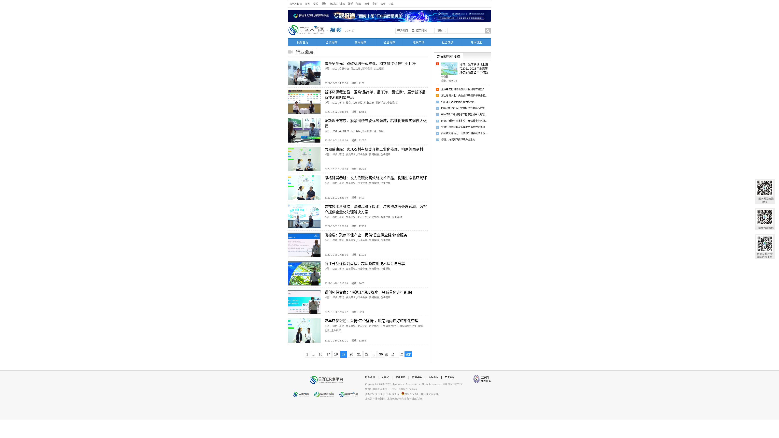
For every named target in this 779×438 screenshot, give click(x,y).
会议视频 (331, 42)
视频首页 (302, 42)
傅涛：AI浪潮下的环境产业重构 (458, 139)
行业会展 (355, 68)
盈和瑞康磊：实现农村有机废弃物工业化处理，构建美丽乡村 (374, 149)
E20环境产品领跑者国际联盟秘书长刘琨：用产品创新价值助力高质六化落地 (465, 114)
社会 (348, 102)
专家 (374, 3)
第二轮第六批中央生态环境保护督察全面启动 (465, 95)
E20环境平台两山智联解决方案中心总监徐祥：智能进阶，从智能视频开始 (465, 108)
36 (381, 354)
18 (336, 354)
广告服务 (450, 377)
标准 (366, 3)
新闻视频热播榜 (448, 56)
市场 (341, 102)
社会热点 (447, 42)
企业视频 (389, 42)
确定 (408, 354)
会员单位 (344, 68)
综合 (334, 68)
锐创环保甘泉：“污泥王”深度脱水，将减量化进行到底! (368, 292)
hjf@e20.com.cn (408, 389)
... (313, 354)
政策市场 (418, 42)
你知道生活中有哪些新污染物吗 (458, 102)
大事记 (385, 377)
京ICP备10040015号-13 (378, 394)
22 (367, 354)
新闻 (307, 3)
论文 (358, 3)
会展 (383, 3)
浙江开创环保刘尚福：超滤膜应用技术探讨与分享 (365, 264)
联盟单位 (400, 377)
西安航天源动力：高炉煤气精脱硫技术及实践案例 (465, 133)
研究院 (333, 3)
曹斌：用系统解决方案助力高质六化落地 (463, 127)
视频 (323, 3)
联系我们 (370, 377)
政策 (342, 3)
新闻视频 (360, 42)
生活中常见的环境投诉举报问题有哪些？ (463, 89)
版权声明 (433, 377)
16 (320, 354)
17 (328, 354)
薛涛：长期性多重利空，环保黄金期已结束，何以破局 (465, 120)
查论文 (395, 394)
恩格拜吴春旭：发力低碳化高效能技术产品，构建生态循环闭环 (376, 178)
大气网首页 (296, 3)
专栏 (315, 3)
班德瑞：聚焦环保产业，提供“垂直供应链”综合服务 (366, 235)
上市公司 (362, 217)
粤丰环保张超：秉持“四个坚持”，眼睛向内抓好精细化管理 (371, 321)
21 (359, 354)
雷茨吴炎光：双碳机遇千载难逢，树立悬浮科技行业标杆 (370, 64)
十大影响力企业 (389, 326)
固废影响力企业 (407, 326)
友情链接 (417, 377)
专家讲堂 (476, 42)
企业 (391, 3)
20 (351, 354)
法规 (350, 3)
